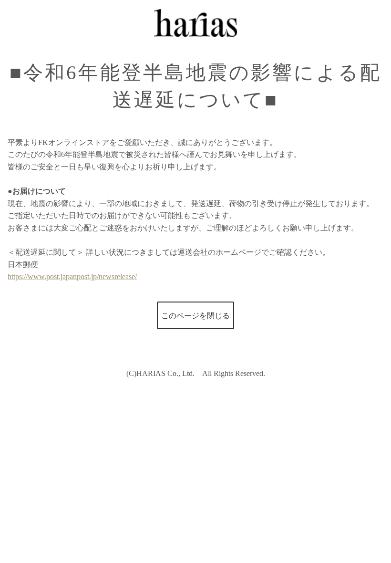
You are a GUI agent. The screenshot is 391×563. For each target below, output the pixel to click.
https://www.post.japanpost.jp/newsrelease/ (72, 276)
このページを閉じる (195, 316)
